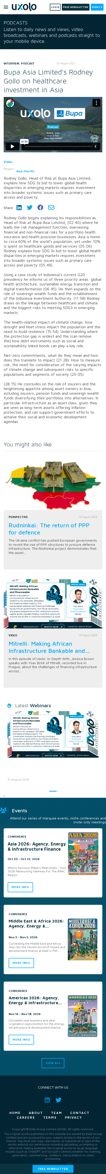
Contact (79, 1113)
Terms (50, 1117)
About (36, 1113)
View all (53, 1062)
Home (15, 1113)
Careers (26, 1117)
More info (20, 887)
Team (56, 1113)
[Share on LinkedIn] (19, 207)
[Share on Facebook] (40, 207)
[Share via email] (51, 207)
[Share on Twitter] (29, 207)
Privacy (73, 1117)
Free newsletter (53, 1168)
